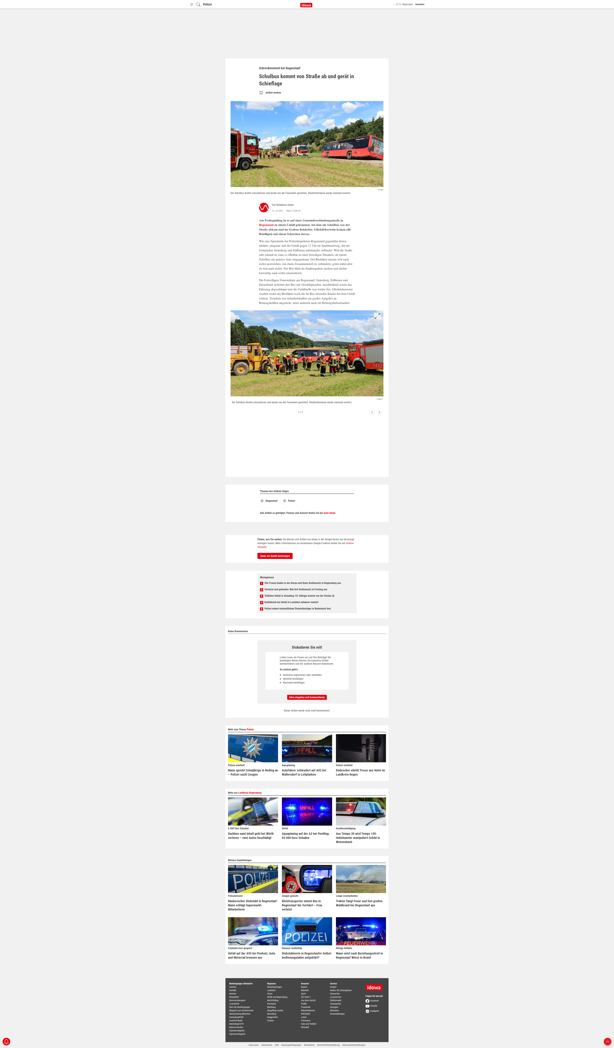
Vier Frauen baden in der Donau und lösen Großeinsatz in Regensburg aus (302, 583)
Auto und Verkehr (308, 1024)
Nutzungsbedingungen (291, 1045)
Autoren (232, 987)
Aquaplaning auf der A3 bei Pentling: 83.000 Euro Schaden (305, 836)
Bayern (304, 987)
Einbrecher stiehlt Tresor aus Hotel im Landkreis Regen (360, 772)
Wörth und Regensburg (277, 997)
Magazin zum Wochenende (241, 1010)
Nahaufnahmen (308, 1010)
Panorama (305, 1020)
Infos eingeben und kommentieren (307, 697)
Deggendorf (272, 1017)
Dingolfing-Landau (275, 1010)
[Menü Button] (192, 4)
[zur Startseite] (375, 986)
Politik (304, 1003)
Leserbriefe (234, 1003)
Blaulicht (305, 990)
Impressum (254, 1045)
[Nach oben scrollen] (607, 1041)
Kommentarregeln (237, 1000)
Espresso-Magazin (237, 1034)
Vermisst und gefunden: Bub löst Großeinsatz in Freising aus (295, 589)
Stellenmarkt (335, 1000)
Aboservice (335, 993)
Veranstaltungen (337, 1014)
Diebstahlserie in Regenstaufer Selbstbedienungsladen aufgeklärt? (307, 955)
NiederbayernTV (236, 1024)
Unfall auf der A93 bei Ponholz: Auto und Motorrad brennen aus (251, 955)
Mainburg (271, 1007)
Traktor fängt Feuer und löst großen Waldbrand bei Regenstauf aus (359, 903)
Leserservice (335, 997)
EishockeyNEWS (236, 1017)
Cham (269, 993)
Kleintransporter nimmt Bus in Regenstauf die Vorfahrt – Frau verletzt (302, 905)
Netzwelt (305, 1027)
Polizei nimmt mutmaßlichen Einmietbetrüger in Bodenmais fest (297, 608)
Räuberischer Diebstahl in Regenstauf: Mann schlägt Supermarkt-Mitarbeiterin (252, 905)
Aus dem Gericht (308, 1000)
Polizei (207, 4)
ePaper (333, 987)
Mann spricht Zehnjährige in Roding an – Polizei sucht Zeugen (253, 772)
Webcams (334, 1010)
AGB (277, 1045)
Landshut (271, 990)
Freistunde (306, 1007)
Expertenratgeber (237, 1030)
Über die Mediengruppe (239, 1007)
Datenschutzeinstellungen (353, 1045)
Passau (270, 1020)
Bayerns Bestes (236, 1027)
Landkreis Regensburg (249, 792)
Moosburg (271, 1014)
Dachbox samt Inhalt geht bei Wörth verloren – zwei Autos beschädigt (251, 836)
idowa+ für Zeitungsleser (341, 990)
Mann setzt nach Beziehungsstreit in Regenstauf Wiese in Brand (359, 955)
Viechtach (271, 1003)
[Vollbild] (377, 316)
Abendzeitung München (239, 1014)
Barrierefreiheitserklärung (328, 1045)
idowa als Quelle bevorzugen (275, 555)
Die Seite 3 (306, 997)
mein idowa (329, 512)
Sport (303, 993)
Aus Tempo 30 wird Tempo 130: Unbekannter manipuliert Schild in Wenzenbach (358, 838)
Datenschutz (266, 1045)
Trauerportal (335, 1003)
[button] (372, 412)
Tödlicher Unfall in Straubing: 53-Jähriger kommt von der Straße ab (299, 595)
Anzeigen (334, 1007)
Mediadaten (309, 1045)
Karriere (232, 993)
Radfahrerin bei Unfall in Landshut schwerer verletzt (291, 602)
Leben (304, 1017)
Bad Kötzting (273, 1000)
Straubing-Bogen (274, 987)
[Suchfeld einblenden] (198, 4)
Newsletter (234, 997)
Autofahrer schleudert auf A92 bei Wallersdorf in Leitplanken (304, 772)
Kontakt (232, 990)
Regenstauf (266, 225)
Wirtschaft (305, 1014)
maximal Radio (235, 1020)
